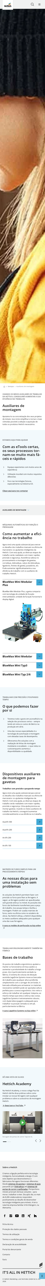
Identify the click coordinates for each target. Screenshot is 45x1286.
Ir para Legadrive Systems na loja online (19, 1010)
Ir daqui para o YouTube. (13, 1105)
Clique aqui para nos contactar (15, 491)
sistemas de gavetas (16, 1184)
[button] (36, 1141)
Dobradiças (19, 1186)
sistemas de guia (34, 1184)
